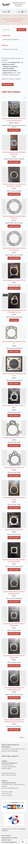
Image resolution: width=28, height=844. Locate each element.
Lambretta (19, 726)
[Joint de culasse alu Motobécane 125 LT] (14, 332)
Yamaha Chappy (19, 566)
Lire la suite (14, 320)
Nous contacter (7, 84)
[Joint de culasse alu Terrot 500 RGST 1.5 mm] (14, 488)
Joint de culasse (15, 125)
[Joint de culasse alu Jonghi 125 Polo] (14, 270)
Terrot (19, 412)
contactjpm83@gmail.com (12, 788)
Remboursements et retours (9, 837)
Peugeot (15, 159)
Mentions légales (6, 840)
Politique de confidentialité (9, 842)
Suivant (21, 737)
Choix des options (14, 130)
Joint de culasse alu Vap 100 (14, 529)
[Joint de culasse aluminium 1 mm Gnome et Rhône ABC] (14, 678)
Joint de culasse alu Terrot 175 (14, 467)
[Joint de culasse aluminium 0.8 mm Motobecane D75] (14, 582)
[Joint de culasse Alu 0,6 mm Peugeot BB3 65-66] (14, 142)
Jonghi (19, 285)
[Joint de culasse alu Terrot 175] (14, 458)
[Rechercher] (19, 12)
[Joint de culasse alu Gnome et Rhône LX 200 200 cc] (14, 238)
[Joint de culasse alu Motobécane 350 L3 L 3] (14, 364)
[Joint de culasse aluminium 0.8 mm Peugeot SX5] (14, 614)
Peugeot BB (21, 159)
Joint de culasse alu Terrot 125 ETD (14, 437)
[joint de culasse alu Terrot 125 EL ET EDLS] (14, 396)
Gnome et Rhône (6, 125)
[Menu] (25, 11)
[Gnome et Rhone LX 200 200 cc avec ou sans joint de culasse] (14, 109)
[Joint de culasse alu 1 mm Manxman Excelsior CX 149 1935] (14, 174)
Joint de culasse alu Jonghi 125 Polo (14, 280)
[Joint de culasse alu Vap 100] (14, 520)
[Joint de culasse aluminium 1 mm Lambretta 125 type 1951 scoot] (14, 710)
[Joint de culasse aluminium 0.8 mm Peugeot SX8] (14, 646)
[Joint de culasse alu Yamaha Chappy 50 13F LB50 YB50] (14, 550)
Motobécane (18, 317)
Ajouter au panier (14, 162)
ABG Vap (9, 534)
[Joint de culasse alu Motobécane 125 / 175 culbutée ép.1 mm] (14, 300)
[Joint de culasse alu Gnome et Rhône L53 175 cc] (14, 206)
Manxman (18, 191)
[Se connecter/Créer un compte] (22, 12)
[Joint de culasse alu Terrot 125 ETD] (14, 428)
